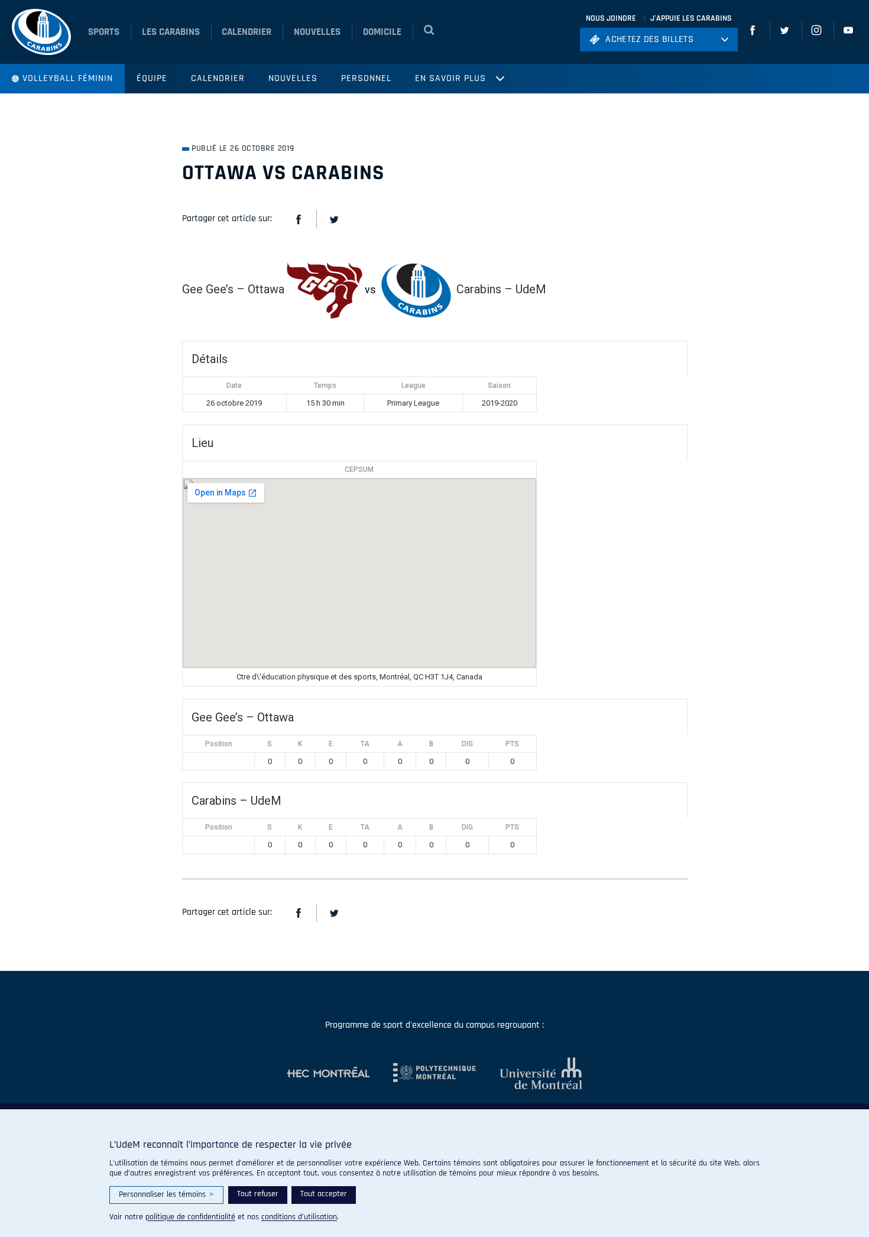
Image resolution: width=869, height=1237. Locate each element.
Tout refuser (257, 1194)
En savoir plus (450, 78)
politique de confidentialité (190, 1217)
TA (365, 744)
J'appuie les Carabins (691, 18)
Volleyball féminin (67, 78)
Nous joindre (611, 18)
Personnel (366, 78)
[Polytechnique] (422, 1073)
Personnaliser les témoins (166, 1194)
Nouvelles (292, 78)
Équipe (152, 78)
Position (218, 744)
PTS (512, 744)
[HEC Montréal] (328, 1073)
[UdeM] (529, 1073)
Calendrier (218, 78)
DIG (467, 744)
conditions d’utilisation (299, 1217)
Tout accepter (323, 1194)
